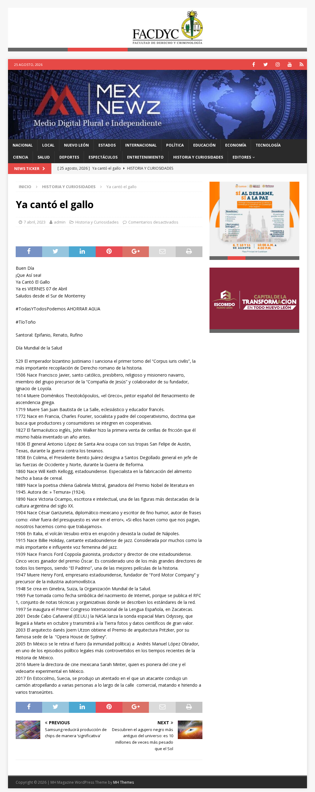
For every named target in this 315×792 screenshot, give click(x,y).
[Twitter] (265, 64)
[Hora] (301, 64)
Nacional (23, 145)
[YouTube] (289, 64)
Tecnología (268, 145)
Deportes (69, 157)
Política (175, 145)
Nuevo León (76, 145)
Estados (107, 145)
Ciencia (20, 157)
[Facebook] (253, 64)
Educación (204, 145)
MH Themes (123, 782)
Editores (242, 157)
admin (60, 222)
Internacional (141, 145)
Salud (44, 157)
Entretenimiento (145, 157)
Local (48, 145)
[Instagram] (277, 64)
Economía (235, 145)
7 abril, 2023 (35, 222)
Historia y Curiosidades (198, 157)
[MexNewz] (157, 135)
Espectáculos (103, 157)
